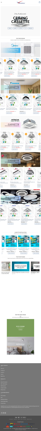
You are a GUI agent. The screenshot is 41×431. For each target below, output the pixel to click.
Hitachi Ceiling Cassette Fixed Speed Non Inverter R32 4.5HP (20, 146)
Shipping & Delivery (4, 399)
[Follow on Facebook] (1, 413)
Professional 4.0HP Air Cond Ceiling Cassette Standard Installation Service (20, 249)
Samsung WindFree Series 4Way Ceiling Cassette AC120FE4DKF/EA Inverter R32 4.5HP (20, 220)
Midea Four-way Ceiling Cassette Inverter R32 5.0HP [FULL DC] (28, 73)
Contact (24, 419)
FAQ (1, 397)
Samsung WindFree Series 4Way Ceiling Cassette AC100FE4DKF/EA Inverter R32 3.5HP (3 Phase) (34, 220)
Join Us (2, 374)
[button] (1, 2)
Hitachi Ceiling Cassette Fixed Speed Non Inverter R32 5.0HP (33, 146)
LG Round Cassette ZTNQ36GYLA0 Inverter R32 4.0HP (33, 182)
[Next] (40, 68)
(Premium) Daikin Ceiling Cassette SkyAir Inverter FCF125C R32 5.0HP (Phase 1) (30, 109)
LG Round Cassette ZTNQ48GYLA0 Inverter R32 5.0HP (19, 182)
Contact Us (3, 370)
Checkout (15, 419)
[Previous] (1, 68)
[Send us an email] (5, 413)
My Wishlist (11, 419)
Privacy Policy (3, 403)
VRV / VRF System (4, 383)
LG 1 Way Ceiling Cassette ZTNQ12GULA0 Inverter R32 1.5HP (6, 182)
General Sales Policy (4, 401)
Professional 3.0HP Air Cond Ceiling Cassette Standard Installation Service (8, 249)
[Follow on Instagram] (3, 413)
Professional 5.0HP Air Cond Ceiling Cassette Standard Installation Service (33, 249)
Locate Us (2, 372)
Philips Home (3, 389)
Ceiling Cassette (3, 387)
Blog (21, 419)
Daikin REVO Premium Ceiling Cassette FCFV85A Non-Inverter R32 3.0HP (18, 109)
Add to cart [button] (4, 149)
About (19, 419)
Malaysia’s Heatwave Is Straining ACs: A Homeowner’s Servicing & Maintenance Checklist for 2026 (14, 273)
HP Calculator (3, 395)
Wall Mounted (3, 385)
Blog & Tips (3, 376)
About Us (2, 368)
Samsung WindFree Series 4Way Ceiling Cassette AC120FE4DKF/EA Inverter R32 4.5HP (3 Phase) (7, 220)
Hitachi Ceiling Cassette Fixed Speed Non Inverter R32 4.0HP (6, 146)
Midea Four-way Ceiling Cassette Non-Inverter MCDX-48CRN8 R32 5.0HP (15, 73)
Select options (8, 253)
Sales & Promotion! (4, 381)
